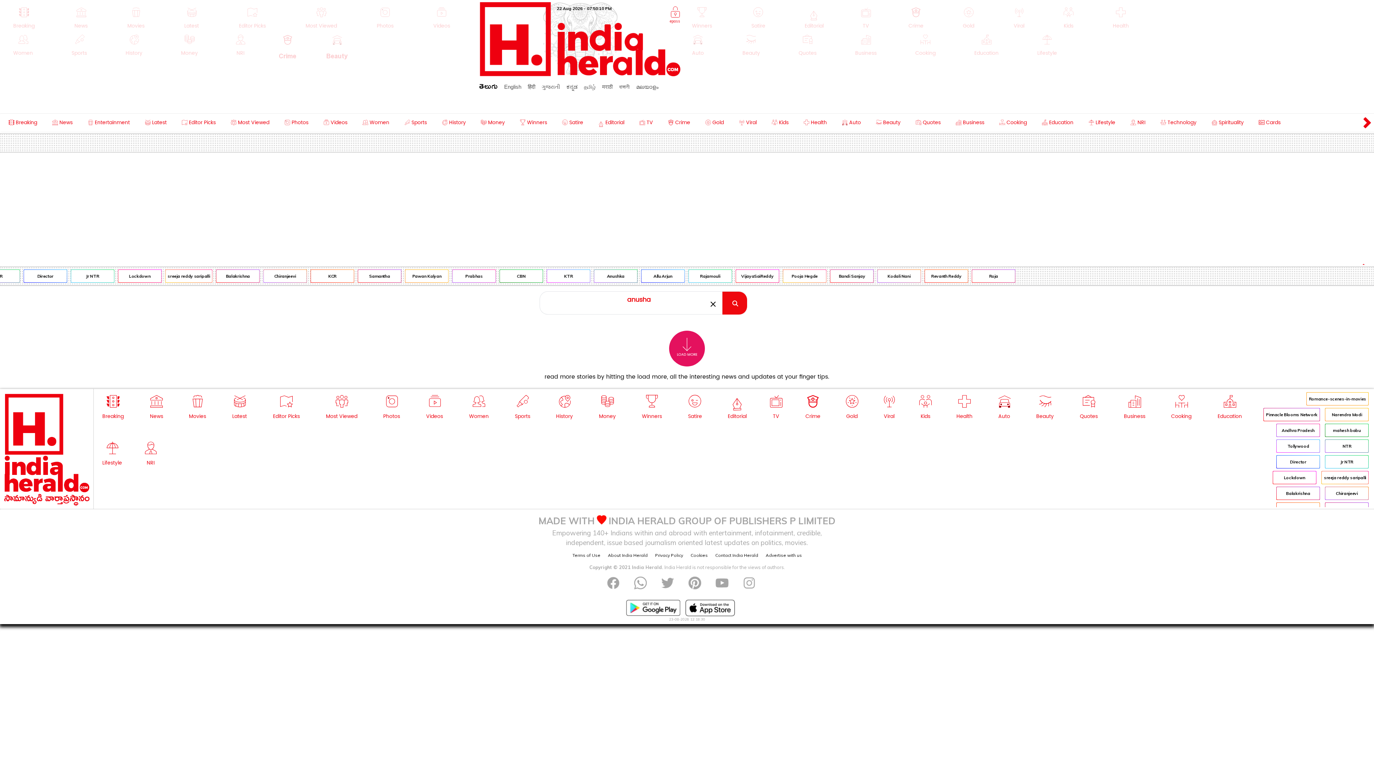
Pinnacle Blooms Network (1291, 414)
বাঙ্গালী (624, 87)
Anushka (597, 276)
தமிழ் (590, 87)
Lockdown (121, 276)
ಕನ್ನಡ (572, 87)
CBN (502, 276)
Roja (975, 276)
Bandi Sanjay (833, 276)
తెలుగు (488, 88)
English (512, 87)
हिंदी (531, 87)
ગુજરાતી (551, 87)
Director (27, 276)
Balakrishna (219, 276)
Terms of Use (586, 555)
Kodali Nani (880, 276)
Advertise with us (784, 555)
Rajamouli (692, 276)
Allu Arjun (644, 276)
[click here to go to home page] (580, 74)
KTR (549, 276)
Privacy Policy (669, 555)
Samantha (360, 276)
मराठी (607, 87)
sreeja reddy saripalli (170, 276)
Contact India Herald (736, 555)
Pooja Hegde (786, 276)
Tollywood (1298, 446)
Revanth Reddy (927, 276)
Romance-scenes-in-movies (1337, 399)
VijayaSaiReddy (738, 276)
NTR (1347, 446)
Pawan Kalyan (408, 276)
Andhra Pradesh (1298, 430)
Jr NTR (73, 276)
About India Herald (628, 555)
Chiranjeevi (266, 276)
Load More (687, 355)
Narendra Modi (1347, 414)
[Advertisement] (687, 206)
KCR (314, 276)
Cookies (699, 555)
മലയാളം (647, 87)
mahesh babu (1346, 430)
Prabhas (455, 276)
